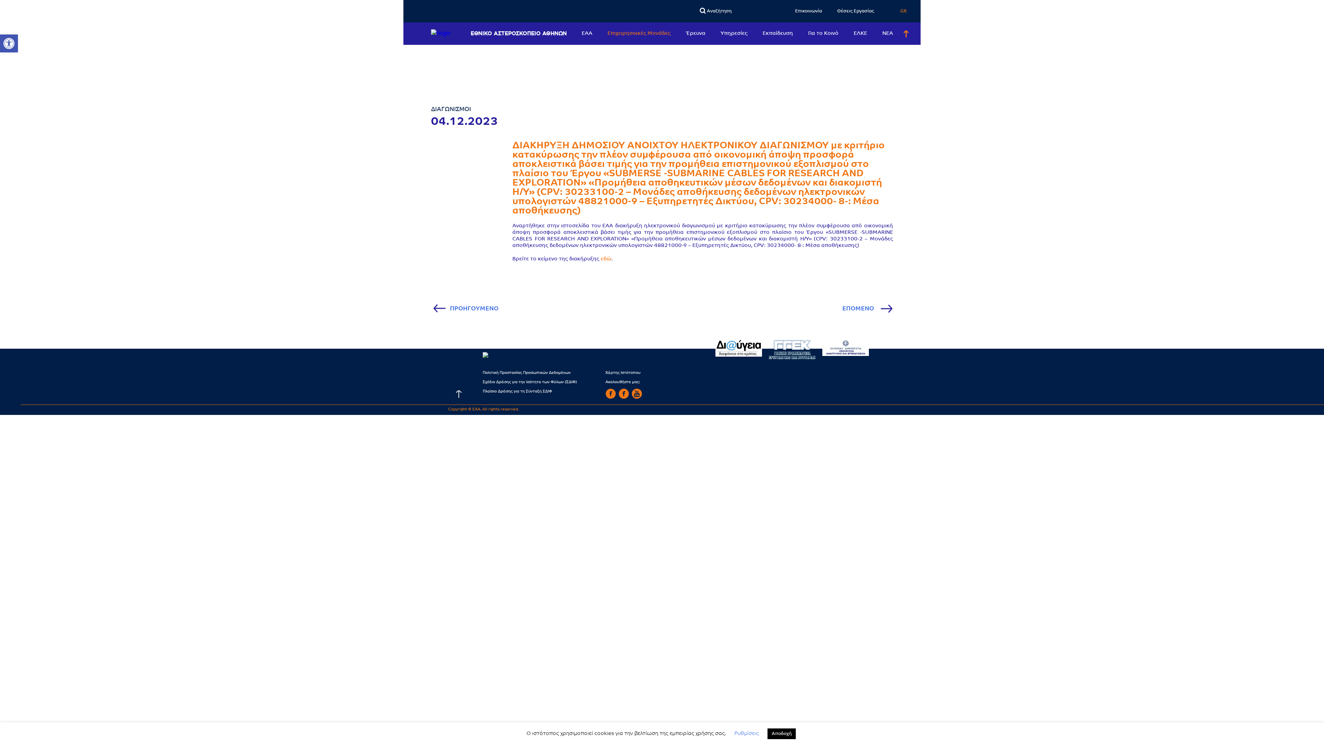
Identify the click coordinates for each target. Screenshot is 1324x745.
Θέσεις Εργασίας (855, 11)
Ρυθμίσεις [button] (746, 733)
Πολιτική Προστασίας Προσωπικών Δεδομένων (527, 373)
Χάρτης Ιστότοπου (623, 373)
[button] (9, 43)
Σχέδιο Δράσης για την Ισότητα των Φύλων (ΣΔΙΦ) (530, 382)
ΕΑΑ (587, 33)
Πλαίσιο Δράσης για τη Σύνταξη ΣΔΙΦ (517, 392)
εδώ (606, 259)
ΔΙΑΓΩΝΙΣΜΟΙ (451, 109)
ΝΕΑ (887, 33)
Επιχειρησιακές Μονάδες (639, 33)
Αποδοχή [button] (782, 734)
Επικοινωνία (808, 11)
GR (903, 11)
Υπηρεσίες (734, 33)
